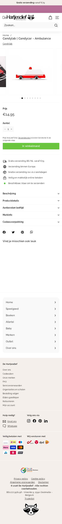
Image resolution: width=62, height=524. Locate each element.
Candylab (7, 44)
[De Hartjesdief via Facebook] (34, 421)
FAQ (5, 381)
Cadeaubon (8, 374)
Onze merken (9, 378)
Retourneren (8, 401)
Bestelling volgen (11, 393)
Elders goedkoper (11, 397)
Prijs (5, 108)
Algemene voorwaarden (22, 482)
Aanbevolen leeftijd (13, 207)
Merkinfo (7, 215)
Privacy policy (21, 478)
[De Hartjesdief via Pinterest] (40, 421)
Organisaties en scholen (14, 389)
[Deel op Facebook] (6, 232)
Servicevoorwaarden (12, 385)
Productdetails (11, 200)
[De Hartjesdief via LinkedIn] (46, 421)
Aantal (6, 123)
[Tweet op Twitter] (15, 232)
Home (6, 35)
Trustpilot (29, 498)
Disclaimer (43, 482)
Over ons (7, 370)
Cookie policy (38, 478)
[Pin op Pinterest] (24, 232)
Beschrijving (9, 193)
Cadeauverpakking (13, 222)
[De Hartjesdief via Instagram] (28, 421)
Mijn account (9, 405)
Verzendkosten (24, 138)
